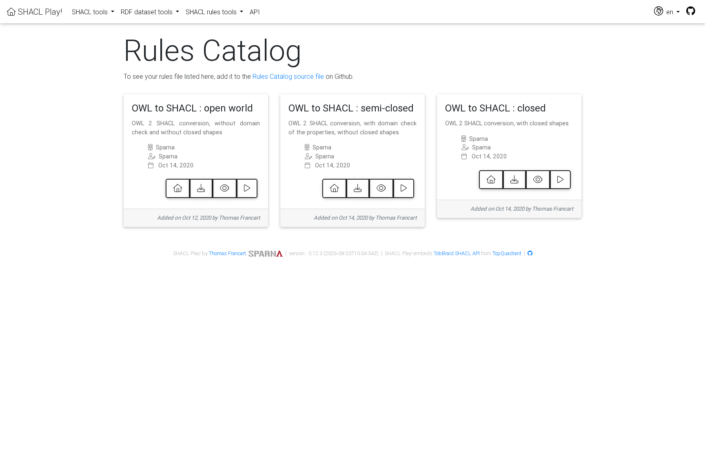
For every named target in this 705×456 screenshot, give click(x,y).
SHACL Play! (39, 12)
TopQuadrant (506, 253)
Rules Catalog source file (288, 76)
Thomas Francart (227, 253)
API (255, 12)
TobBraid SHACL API (457, 253)
